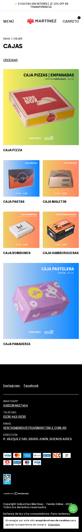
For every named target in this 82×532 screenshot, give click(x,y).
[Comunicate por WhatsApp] (73, 508)
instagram (11, 386)
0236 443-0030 (14, 417)
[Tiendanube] (16, 494)
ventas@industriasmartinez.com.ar (34, 428)
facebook (31, 386)
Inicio (6, 38)
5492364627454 (15, 405)
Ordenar (10, 60)
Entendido (54, 524)
